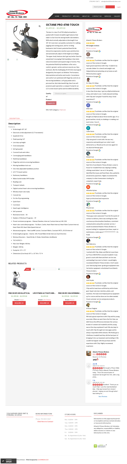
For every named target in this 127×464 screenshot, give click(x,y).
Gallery (117, 16)
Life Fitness (47, 300)
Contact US (97, 16)
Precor (21, 300)
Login (119, 7)
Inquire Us (51, 103)
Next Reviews (103, 396)
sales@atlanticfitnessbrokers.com (111, 1)
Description (14, 118)
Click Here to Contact (45, 421)
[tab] (15, 118)
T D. (94, 380)
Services (107, 16)
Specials (76, 16)
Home (57, 16)
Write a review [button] (91, 48)
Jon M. (95, 364)
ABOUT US (85, 16)
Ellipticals (62, 110)
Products (66, 16)
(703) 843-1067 (94, 1)
